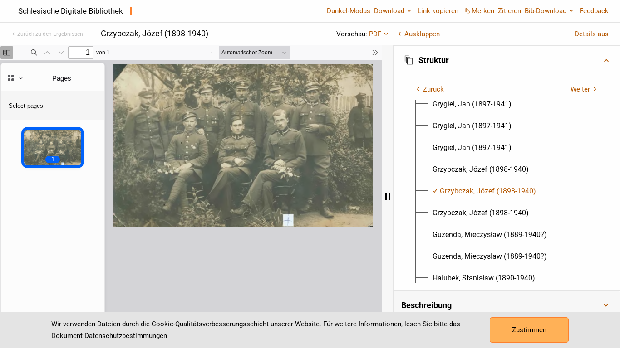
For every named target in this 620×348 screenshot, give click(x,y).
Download (389, 11)
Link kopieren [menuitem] (438, 11)
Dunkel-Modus (348, 11)
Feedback (594, 11)
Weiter (580, 89)
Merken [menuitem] (483, 11)
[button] (507, 60)
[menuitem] (472, 104)
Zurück (433, 89)
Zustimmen (529, 330)
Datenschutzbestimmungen (125, 336)
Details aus (592, 34)
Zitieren (509, 11)
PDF (375, 34)
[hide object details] (387, 196)
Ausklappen (422, 34)
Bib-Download (545, 11)
